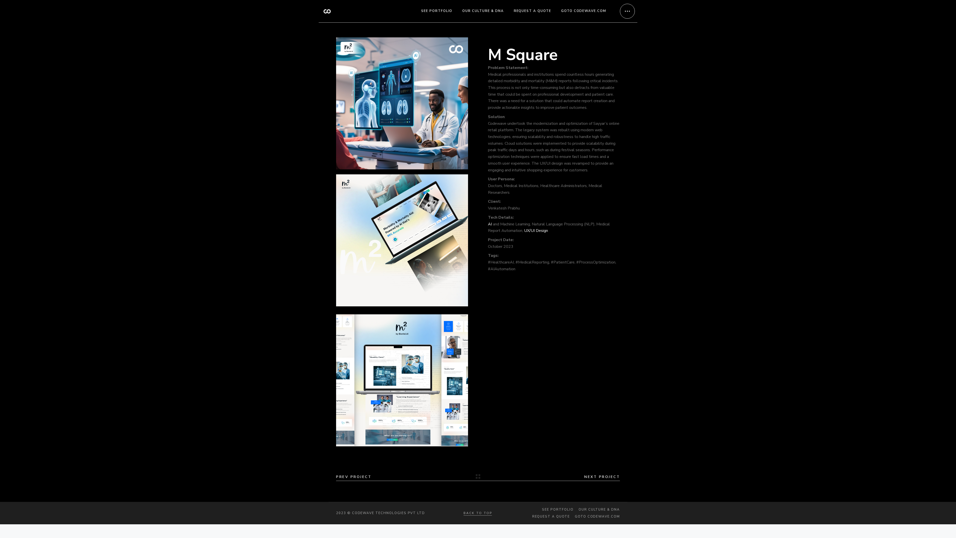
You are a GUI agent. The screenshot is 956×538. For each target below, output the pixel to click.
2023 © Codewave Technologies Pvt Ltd (380, 513)
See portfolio (557, 510)
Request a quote (551, 517)
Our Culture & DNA (599, 510)
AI (490, 224)
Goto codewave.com (597, 517)
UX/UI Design (536, 230)
